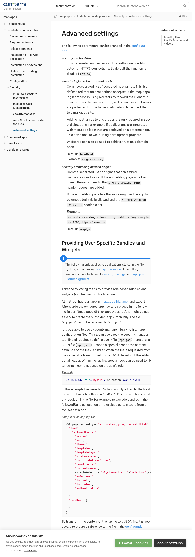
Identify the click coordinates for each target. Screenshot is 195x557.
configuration (134, 526)
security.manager (24, 114)
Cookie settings (170, 543)
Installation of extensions (26, 65)
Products (88, 6)
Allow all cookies (133, 543)
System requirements (23, 36)
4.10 (182, 16)
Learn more (30, 550)
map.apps (10, 17)
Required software (21, 42)
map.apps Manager (108, 269)
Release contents (21, 48)
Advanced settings (25, 130)
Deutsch (17, 8)
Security (15, 87)
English (7, 8)
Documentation (65, 6)
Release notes (16, 24)
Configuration (18, 81)
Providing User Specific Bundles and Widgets (175, 40)
